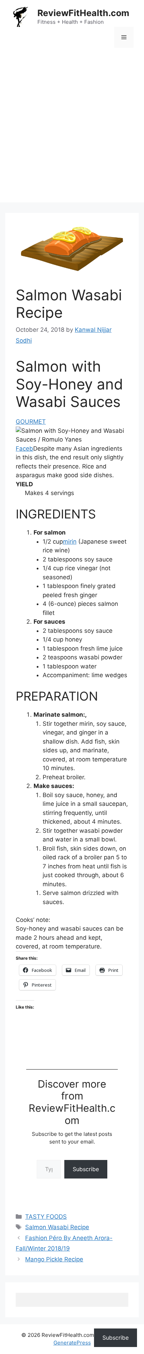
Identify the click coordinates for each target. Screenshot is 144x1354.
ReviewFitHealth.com (83, 13)
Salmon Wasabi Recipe (57, 1227)
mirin (70, 541)
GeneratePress (72, 1342)
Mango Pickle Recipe (54, 1259)
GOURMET (31, 421)
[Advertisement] (72, 130)
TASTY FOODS (46, 1216)
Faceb (24, 448)
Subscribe (86, 1169)
